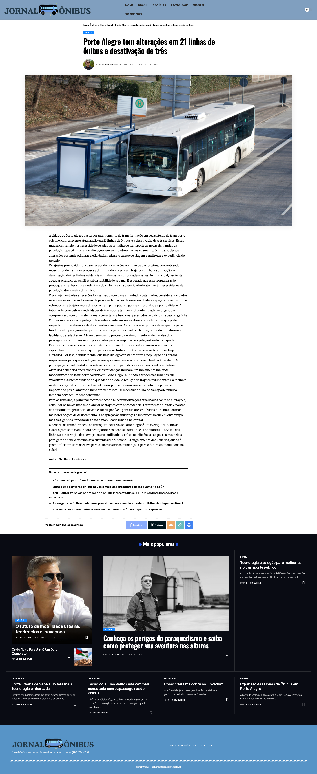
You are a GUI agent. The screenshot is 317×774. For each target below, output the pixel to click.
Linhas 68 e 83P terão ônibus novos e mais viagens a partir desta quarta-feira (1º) (109, 487)
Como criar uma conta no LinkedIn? (193, 684)
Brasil (88, 32)
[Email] (171, 525)
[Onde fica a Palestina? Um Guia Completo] (83, 657)
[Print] (189, 525)
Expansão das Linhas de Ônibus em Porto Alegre (269, 686)
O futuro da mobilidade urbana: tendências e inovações (47, 629)
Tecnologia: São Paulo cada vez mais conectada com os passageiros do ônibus (119, 689)
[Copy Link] (180, 525)
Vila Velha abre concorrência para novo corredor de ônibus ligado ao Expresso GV (109, 509)
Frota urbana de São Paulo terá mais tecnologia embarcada (42, 686)
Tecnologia (18, 678)
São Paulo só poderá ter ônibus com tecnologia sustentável (94, 480)
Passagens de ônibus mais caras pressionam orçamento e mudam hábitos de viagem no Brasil (118, 503)
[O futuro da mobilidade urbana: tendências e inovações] (52, 600)
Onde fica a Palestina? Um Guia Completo (34, 651)
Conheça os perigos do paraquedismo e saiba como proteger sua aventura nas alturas (162, 641)
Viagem (244, 678)
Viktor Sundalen (111, 64)
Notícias (21, 620)
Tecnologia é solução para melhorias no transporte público (270, 565)
